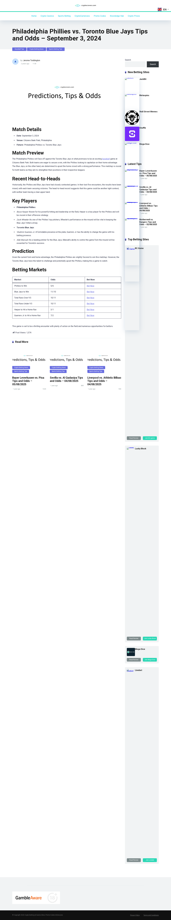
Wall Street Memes (148, 111)
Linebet (138, 670)
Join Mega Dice (149, 660)
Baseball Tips (19, 49)
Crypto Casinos (47, 16)
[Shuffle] (132, 140)
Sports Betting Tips (55, 49)
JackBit (142, 79)
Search (128, 60)
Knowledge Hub (117, 16)
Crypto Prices (134, 16)
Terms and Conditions (151, 915)
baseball (106, 159)
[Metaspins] (132, 94)
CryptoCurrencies (82, 16)
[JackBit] (132, 78)
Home (34, 16)
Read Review (133, 438)
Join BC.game (150, 438)
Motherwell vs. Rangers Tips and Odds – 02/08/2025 (148, 221)
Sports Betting (64, 16)
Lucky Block (140, 448)
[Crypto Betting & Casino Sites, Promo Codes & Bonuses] (85, 5)
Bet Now (90, 286)
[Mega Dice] (132, 143)
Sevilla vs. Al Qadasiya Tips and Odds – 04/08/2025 (66, 379)
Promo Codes (100, 16)
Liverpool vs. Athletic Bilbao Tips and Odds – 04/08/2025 (104, 381)
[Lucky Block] (131, 447)
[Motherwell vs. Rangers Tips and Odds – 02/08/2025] (132, 218)
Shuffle (142, 128)
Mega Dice (144, 144)
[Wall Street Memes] (132, 124)
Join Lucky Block (150, 638)
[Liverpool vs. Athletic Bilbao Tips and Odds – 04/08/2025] (104, 360)
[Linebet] (131, 671)
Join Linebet (150, 860)
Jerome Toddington (31, 60)
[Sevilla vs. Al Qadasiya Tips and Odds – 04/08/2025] (67, 360)
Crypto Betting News (37, 49)
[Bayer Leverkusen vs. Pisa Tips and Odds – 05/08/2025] (29, 360)
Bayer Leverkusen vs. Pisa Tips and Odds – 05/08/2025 (28, 381)
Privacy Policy (135, 915)
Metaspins (144, 95)
